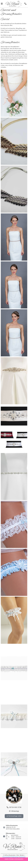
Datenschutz (15, 857)
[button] (14, 47)
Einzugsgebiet (7, 857)
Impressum (22, 857)
